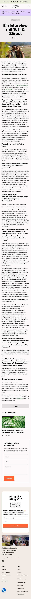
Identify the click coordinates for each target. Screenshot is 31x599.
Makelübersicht (21, 594)
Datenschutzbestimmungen (10, 451)
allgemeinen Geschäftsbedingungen (16, 450)
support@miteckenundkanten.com (12, 558)
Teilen (16, 406)
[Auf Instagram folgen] (3, 561)
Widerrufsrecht (21, 582)
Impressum (20, 585)
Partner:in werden (6, 575)
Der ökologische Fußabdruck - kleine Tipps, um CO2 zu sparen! (13, 431)
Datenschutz (20, 588)
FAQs (18, 569)
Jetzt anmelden (15, 526)
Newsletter (5, 581)
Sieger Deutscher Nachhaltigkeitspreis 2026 (15, 1)
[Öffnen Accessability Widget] (4, 590)
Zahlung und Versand (22, 591)
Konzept (4, 569)
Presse (3, 578)
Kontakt (19, 572)
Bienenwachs (15, 20)
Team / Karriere (6, 572)
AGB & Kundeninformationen (22, 579)
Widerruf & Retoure (22, 575)
